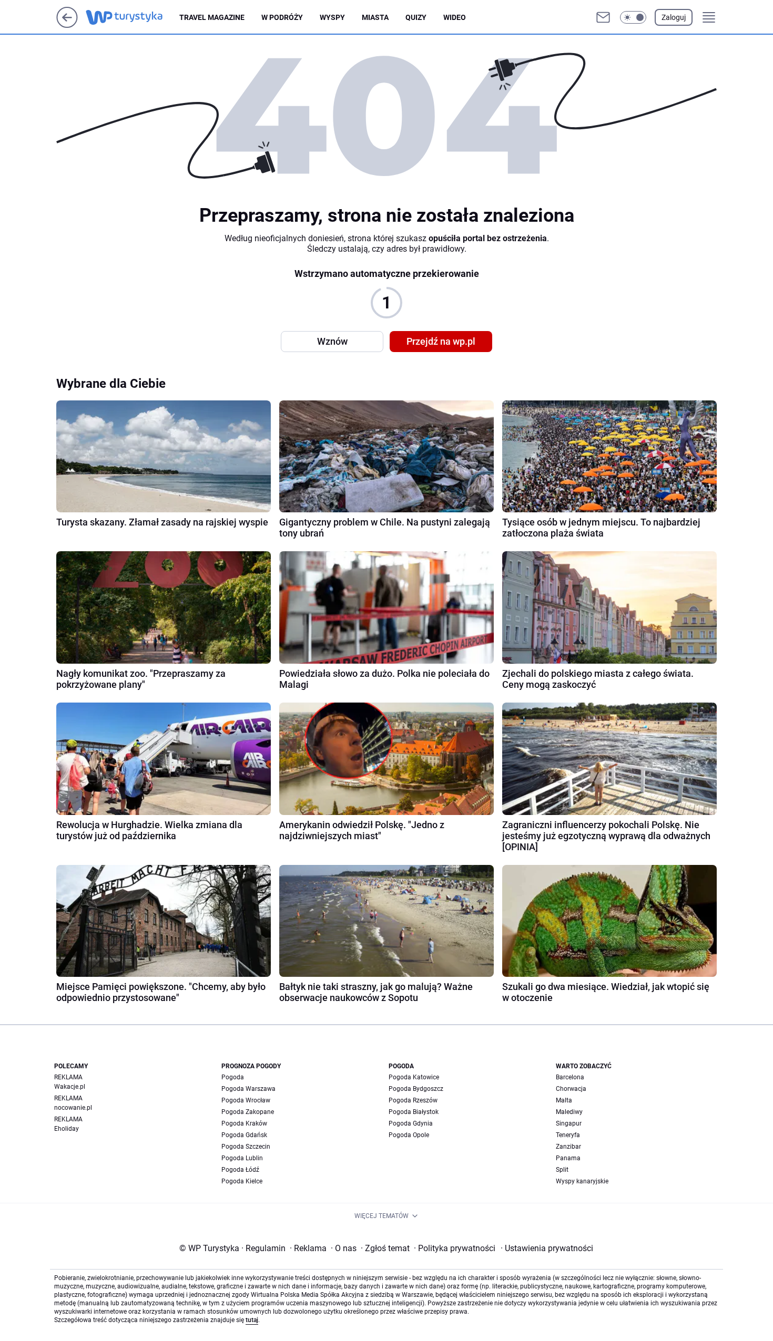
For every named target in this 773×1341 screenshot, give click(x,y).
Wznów (332, 341)
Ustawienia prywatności (547, 1248)
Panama (568, 1158)
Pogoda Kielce (241, 1181)
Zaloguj (674, 17)
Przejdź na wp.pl (440, 341)
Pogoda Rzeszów (413, 1100)
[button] (633, 17)
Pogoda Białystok (414, 1112)
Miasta (375, 17)
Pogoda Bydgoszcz (416, 1088)
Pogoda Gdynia (411, 1123)
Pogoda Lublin (242, 1158)
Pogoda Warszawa (248, 1088)
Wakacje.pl (69, 1086)
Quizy (415, 17)
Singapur (569, 1123)
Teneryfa (568, 1135)
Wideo (454, 17)
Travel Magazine (212, 17)
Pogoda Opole (409, 1135)
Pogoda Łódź (240, 1169)
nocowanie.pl (73, 1107)
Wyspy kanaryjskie (582, 1181)
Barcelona (570, 1077)
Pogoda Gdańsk (244, 1135)
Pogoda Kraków (244, 1123)
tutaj (252, 1320)
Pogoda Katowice (414, 1077)
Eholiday (66, 1128)
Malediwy (569, 1112)
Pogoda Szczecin (245, 1146)
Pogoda (232, 1077)
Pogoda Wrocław (245, 1100)
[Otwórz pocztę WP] (603, 17)
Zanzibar (568, 1146)
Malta (564, 1100)
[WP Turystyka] (132, 17)
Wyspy (332, 17)
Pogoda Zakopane (247, 1112)
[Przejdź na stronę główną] (67, 25)
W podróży (282, 17)
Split (562, 1169)
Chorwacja (571, 1088)
